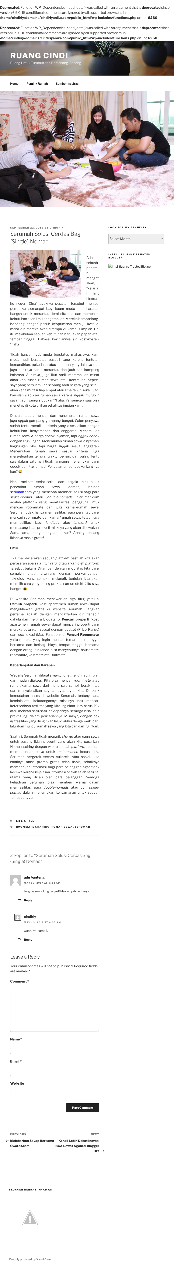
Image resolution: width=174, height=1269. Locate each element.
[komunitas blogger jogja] (30, 1237)
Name (16, 1039)
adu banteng (34, 877)
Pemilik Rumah (37, 83)
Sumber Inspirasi (67, 83)
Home (14, 83)
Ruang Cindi (39, 55)
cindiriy (57, 227)
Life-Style (25, 820)
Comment (19, 981)
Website (17, 1083)
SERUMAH (82, 826)
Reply (28, 900)
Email (16, 1061)
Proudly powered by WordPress (30, 1259)
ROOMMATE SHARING (33, 826)
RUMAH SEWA (62, 826)
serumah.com (21, 492)
